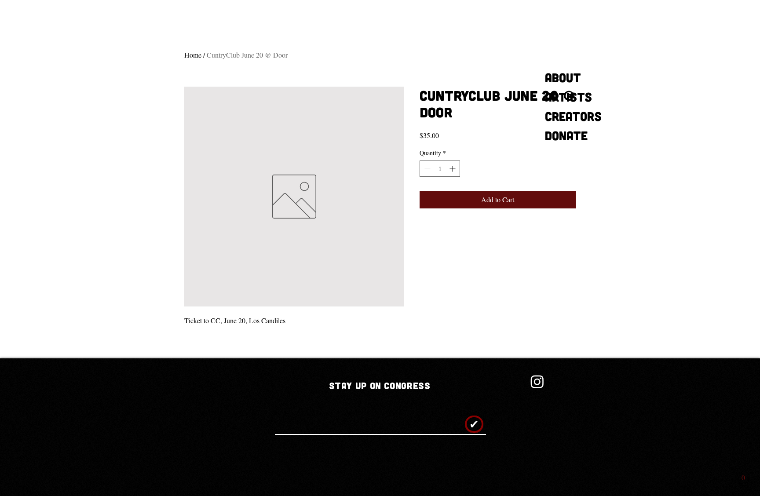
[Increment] (453, 168)
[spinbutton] (440, 168)
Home (192, 54)
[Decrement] (426, 168)
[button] (743, 481)
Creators (573, 116)
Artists (568, 96)
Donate (566, 135)
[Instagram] (537, 381)
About (563, 77)
